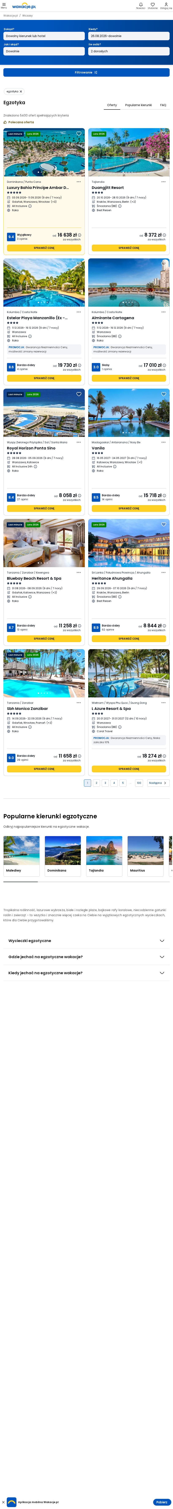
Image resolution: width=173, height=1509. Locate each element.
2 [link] (96, 783)
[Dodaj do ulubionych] (79, 133)
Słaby (105, 365)
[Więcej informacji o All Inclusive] (30, 206)
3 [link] (105, 783)
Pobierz (162, 1502)
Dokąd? (9, 29)
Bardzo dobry (26, 365)
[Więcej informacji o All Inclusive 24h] (35, 466)
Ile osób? (95, 44)
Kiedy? (93, 29)
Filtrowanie (83, 72)
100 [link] (139, 783)
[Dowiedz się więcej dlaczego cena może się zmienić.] (79, 235)
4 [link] (114, 783)
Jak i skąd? (11, 44)
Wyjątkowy (24, 235)
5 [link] (123, 783)
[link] (24, 5)
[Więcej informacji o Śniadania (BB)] (120, 206)
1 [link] (87, 783)
